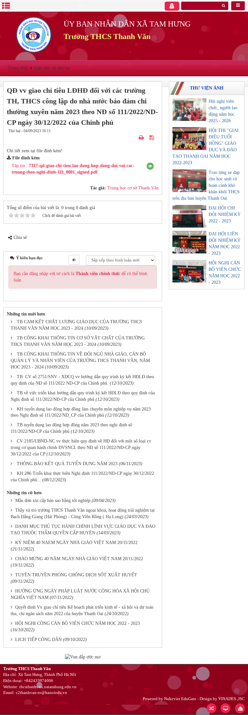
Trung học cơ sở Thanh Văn (133, 188)
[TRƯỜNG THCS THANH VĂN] (34, 34)
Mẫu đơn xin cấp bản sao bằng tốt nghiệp (52, 500)
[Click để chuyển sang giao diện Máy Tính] (225, 708)
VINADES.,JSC (231, 698)
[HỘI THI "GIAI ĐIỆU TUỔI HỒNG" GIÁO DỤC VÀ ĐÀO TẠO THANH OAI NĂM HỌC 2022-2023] (189, 138)
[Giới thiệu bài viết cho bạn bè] (133, 137)
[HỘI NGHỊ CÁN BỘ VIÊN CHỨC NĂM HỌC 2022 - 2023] (189, 271)
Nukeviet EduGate (180, 698)
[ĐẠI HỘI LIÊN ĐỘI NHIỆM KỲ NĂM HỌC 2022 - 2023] (189, 242)
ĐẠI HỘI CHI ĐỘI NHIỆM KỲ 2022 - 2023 (225, 214)
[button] (150, 166)
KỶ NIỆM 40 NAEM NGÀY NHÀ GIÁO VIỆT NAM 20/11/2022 (76, 542)
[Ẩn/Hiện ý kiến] (73, 260)
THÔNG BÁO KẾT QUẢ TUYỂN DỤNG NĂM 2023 (67, 463)
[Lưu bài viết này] (152, 137)
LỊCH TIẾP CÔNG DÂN (38, 639)
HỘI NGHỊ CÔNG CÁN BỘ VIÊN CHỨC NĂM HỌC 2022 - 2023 (77, 623)
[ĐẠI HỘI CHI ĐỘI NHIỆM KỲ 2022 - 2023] (189, 216)
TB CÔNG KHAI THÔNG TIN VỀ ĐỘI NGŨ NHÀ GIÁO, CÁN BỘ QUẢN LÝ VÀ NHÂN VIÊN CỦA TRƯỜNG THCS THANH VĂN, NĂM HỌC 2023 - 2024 (80, 360)
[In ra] (142, 137)
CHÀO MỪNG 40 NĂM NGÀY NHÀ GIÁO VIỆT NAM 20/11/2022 (79, 558)
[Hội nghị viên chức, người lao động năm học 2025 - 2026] (189, 109)
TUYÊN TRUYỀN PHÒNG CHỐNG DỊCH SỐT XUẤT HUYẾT (76, 574)
